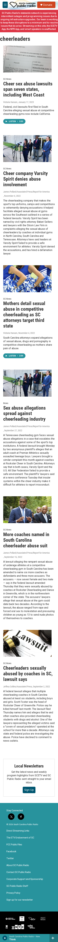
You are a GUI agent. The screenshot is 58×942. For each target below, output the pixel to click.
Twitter (10, 858)
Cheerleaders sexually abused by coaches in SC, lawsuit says (28, 673)
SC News (7, 79)
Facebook (11, 851)
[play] (5, 938)
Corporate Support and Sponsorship (24, 879)
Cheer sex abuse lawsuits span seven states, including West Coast (28, 89)
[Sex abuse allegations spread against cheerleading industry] (27, 383)
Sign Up (29, 790)
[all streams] (53, 938)
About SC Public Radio (17, 865)
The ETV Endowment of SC (20, 838)
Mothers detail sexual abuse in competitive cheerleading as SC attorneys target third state (24, 315)
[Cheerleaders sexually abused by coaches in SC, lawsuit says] (27, 643)
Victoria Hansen (10, 102)
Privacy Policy (13, 893)
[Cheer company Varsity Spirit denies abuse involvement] (27, 148)
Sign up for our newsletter (19, 900)
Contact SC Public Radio (18, 872)
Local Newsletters (29, 766)
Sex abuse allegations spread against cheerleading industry (24, 413)
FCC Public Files (14, 844)
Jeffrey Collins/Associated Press (17, 686)
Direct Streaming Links (17, 831)
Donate (47, 4)
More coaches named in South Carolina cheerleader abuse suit (26, 540)
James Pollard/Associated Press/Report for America (26, 191)
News (5, 403)
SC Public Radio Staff (17, 886)
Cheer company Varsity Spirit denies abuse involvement (25, 179)
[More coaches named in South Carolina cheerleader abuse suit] (27, 509)
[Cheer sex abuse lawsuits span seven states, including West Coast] (27, 59)
